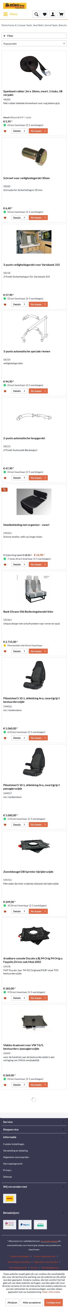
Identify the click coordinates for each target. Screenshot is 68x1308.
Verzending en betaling (15, 1150)
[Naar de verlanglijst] (5, 131)
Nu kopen (36, 130)
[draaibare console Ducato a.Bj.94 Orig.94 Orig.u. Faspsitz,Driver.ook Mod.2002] (34, 935)
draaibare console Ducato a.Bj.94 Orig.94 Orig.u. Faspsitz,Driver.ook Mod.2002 (33, 960)
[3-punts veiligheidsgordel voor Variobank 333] (34, 242)
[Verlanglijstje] (44, 14)
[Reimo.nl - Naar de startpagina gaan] (14, 5)
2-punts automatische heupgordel (24, 438)
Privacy (7, 1170)
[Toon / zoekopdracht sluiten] (35, 14)
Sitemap (7, 1176)
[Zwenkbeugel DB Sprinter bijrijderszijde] (34, 849)
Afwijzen (12, 1302)
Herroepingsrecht (12, 1163)
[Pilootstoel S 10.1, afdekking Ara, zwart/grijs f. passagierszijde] (34, 762)
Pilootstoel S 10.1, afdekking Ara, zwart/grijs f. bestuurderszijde (31, 699)
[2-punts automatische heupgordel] (34, 415)
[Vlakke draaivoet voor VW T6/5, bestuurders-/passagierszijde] (34, 1022)
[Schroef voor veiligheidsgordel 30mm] (34, 155)
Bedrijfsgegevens (50, 1267)
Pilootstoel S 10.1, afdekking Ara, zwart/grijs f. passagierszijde (31, 786)
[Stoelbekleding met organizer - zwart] (34, 502)
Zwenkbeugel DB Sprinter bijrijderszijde (28, 871)
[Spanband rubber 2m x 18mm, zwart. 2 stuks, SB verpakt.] (34, 68)
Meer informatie (51, 1291)
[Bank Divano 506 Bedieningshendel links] (34, 589)
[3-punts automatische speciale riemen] (34, 328)
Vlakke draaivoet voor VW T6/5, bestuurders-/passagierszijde (23, 1046)
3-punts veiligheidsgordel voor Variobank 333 (31, 264)
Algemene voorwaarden (16, 1157)
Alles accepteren (32, 1302)
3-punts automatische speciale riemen (26, 351)
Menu (14, 14)
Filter (10, 35)
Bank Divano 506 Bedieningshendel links (28, 611)
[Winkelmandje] (61, 14)
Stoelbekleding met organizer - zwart (26, 524)
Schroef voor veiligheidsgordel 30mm (26, 178)
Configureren (53, 1302)
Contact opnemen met (44, 1256)
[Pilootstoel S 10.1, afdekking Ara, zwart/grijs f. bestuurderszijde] (34, 675)
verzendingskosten (49, 1241)
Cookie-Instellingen (13, 1143)
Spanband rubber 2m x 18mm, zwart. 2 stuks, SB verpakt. (32, 92)
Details (17, 130)
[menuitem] (10, 14)
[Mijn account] (52, 14)
